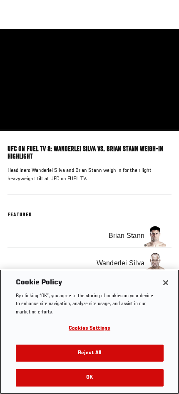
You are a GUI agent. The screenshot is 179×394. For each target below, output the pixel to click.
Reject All (89, 353)
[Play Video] (89, 80)
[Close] (166, 283)
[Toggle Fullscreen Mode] (162, 136)
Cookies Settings (89, 328)
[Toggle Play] (17, 136)
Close (164, 45)
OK (89, 377)
